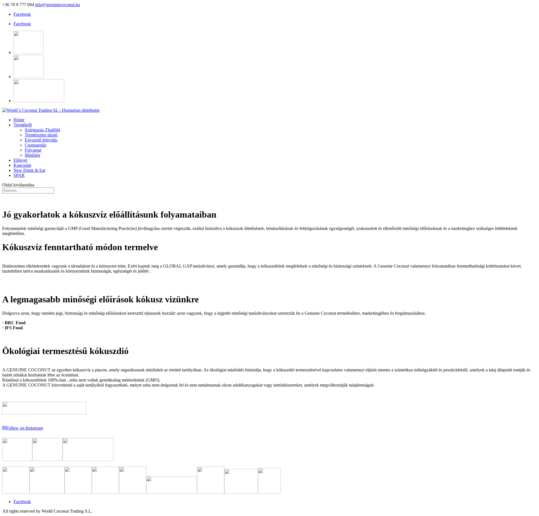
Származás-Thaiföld (42, 129)
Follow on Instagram (24, 428)
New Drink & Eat (29, 170)
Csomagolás (35, 145)
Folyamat (33, 150)
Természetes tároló (41, 135)
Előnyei (20, 160)
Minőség (32, 155)
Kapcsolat (22, 165)
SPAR (19, 175)
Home (18, 119)
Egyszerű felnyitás (41, 140)
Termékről (22, 124)
